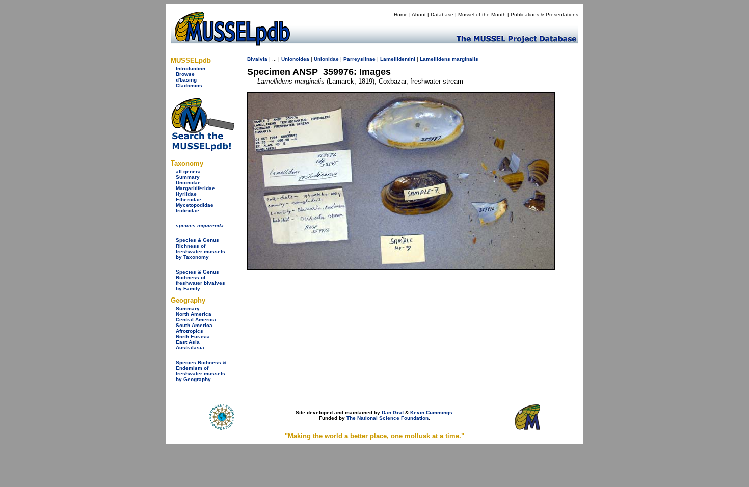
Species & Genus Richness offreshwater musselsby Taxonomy (200, 248)
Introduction (190, 68)
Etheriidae (188, 199)
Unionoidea (295, 59)
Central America (196, 319)
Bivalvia (257, 59)
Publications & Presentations (544, 14)
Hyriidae (186, 194)
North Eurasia (193, 336)
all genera (188, 171)
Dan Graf (393, 412)
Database (442, 14)
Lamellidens (435, 59)
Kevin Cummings (431, 412)
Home (401, 14)
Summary (188, 177)
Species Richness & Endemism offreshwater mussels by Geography (201, 371)
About (419, 14)
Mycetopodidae (194, 205)
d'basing (186, 80)
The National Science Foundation (387, 418)
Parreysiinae (359, 59)
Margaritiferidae (195, 188)
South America (194, 325)
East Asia (188, 342)
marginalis (465, 59)
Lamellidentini (397, 59)
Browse (185, 74)
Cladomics (189, 85)
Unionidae (188, 182)
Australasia (190, 347)
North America (193, 314)
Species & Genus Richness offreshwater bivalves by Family (200, 280)
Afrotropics (189, 331)
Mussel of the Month (482, 14)
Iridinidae (187, 210)
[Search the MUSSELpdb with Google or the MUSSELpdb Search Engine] (202, 149)
